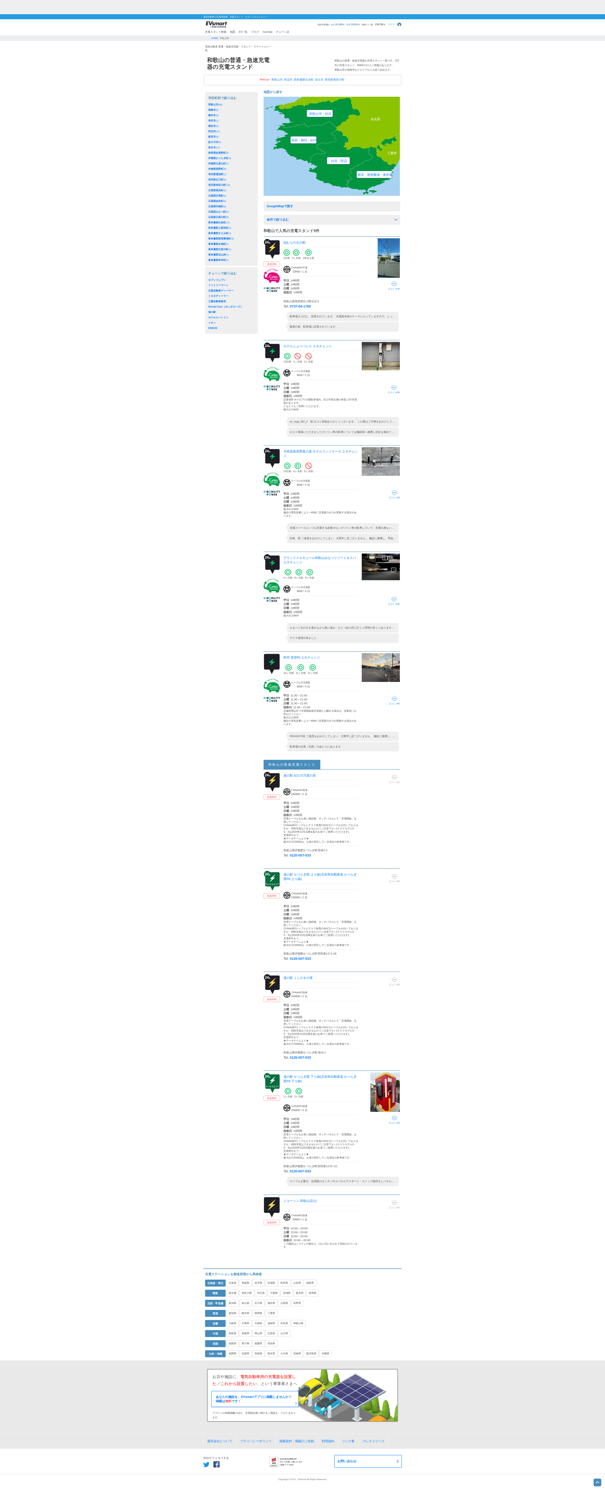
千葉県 (274, 1293)
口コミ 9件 (394, 703)
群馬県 (312, 1293)
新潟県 (232, 1303)
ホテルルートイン (218, 317)
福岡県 (232, 1353)
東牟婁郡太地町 (218, 244)
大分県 (284, 1353)
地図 (232, 31)
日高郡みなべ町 (218, 211)
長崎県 (258, 1353)
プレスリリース (373, 1441)
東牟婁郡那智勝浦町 (221, 238)
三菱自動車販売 (217, 301)
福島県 (310, 1283)
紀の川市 (214, 142)
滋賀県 (271, 1323)
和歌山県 (298, 1323)
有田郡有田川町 (335, 79)
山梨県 (284, 1303)
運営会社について (219, 1441)
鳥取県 (232, 1333)
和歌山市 (277, 79)
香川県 (245, 1343)
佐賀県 (245, 1353)
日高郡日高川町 (218, 217)
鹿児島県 (311, 1353)
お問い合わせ (346, 1461)
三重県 (271, 1313)
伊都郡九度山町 (218, 163)
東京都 (232, 1293)
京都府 (258, 1323)
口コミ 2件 (394, 1123)
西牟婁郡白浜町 (304, 79)
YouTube (267, 31)
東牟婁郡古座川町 (219, 249)
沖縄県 (325, 1353)
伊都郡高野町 (217, 168)
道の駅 (212, 312)
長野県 (297, 1303)
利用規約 (328, 1441)
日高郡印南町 (217, 206)
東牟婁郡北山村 (218, 254)
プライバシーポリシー (256, 1441)
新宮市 (213, 136)
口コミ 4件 (394, 497)
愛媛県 (258, 1343)
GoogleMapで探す (280, 206)
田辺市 (288, 79)
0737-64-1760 (300, 306)
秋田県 (284, 1283)
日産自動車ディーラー (220, 290)
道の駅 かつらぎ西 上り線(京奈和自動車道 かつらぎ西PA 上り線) (320, 877)
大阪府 (232, 1323)
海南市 (213, 110)
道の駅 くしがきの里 (298, 978)
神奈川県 (247, 1293)
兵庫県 (245, 1323)
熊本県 (271, 1353)
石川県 (258, 1303)
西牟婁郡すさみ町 (219, 233)
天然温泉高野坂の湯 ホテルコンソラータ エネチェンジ (320, 454)
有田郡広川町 (217, 179)
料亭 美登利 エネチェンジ (301, 657)
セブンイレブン (217, 280)
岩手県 (258, 1283)
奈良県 (284, 1323)
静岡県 (258, 1313)
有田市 (213, 120)
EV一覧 (243, 31)
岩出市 (319, 79)
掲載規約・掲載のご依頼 (296, 1441)
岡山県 (258, 1333)
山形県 (297, 1283)
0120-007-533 (300, 855)
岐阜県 (245, 1313)
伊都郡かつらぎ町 (219, 158)
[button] (395, 24)
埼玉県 (261, 1293)
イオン (212, 322)
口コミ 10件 (394, 392)
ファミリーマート (218, 285)
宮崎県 (297, 1353)
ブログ (255, 31)
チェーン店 (282, 31)
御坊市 (213, 126)
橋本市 (213, 115)
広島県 (271, 1333)
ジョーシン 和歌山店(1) (300, 1201)
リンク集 (348, 1441)
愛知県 (232, 1313)
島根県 (245, 1333)
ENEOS (212, 328)
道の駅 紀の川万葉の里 (299, 775)
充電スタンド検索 (215, 31)
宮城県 (271, 1283)
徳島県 (232, 1343)
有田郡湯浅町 (217, 174)
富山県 (245, 1303)
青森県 (245, 1283)
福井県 (271, 1303)
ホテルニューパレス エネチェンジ (307, 346)
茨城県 (287, 1293)
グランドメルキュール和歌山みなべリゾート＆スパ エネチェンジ (319, 560)
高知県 (271, 1343)
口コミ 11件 (394, 288)
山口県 (284, 1333)
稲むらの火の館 (294, 242)
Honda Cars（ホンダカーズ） (225, 306)
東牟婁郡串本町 (218, 260)
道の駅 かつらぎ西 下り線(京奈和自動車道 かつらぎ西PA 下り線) (320, 1079)
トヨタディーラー (218, 296)
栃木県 (299, 1293)
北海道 (232, 1283)
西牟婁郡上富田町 (219, 227)
